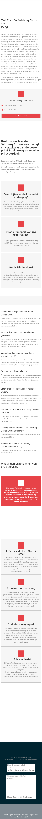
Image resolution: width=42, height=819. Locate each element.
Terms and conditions (18, 817)
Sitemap (29, 817)
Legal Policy (33, 815)
